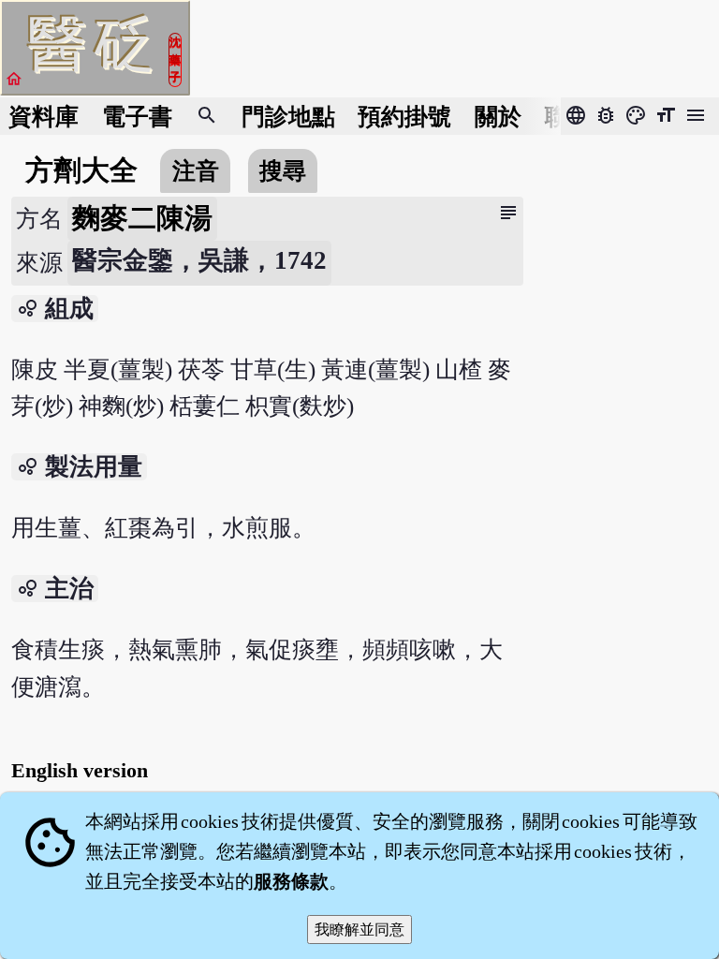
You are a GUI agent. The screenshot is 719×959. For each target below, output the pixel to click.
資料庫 (43, 116)
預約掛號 (404, 116)
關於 (498, 116)
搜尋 (282, 171)
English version (79, 770)
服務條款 (291, 881)
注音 (195, 171)
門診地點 (288, 116)
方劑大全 (81, 170)
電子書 (137, 116)
